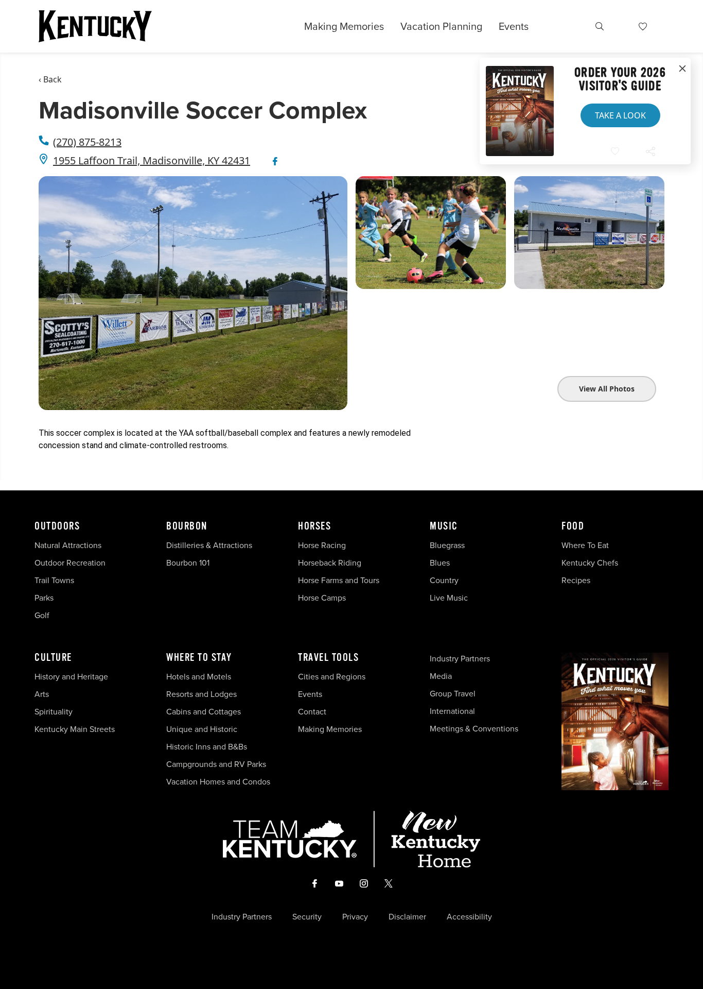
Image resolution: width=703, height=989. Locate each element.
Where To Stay (199, 658)
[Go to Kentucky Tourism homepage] (95, 26)
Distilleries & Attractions (209, 545)
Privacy (355, 917)
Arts (41, 694)
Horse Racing (322, 545)
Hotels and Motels (198, 677)
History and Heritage (72, 677)
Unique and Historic (201, 729)
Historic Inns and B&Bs (206, 747)
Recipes (576, 580)
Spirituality (54, 712)
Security (307, 917)
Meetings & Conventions (474, 729)
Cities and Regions (331, 677)
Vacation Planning (441, 26)
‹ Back (50, 79)
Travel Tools (328, 658)
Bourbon (186, 526)
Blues (440, 563)
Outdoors (57, 526)
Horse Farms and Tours (338, 580)
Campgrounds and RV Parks (216, 764)
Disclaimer (407, 917)
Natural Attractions (67, 545)
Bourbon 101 (187, 563)
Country (444, 580)
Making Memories (344, 26)
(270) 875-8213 (87, 142)
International (452, 711)
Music (444, 526)
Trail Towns (54, 580)
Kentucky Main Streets (74, 729)
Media (441, 676)
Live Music (449, 598)
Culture (53, 658)
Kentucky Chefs (589, 563)
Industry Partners (460, 658)
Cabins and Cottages (203, 712)
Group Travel (453, 694)
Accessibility (469, 917)
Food (572, 526)
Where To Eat (585, 545)
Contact (312, 712)
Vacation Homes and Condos (218, 782)
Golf (41, 615)
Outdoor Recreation (70, 563)
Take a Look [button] (620, 115)
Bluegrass (447, 545)
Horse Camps (322, 598)
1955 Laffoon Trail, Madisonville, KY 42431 (151, 160)
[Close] (682, 69)
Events (514, 26)
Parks (44, 598)
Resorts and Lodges (201, 694)
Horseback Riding (329, 563)
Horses (314, 526)
